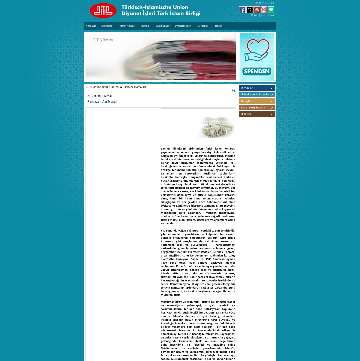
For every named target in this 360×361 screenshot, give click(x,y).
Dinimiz (145, 26)
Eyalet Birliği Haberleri (254, 107)
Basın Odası (162, 26)
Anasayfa (91, 26)
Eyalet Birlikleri (183, 26)
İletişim (218, 26)
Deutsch (259, 3)
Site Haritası (267, 15)
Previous (236, 57)
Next (277, 57)
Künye (254, 15)
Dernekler (203, 26)
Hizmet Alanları (127, 26)
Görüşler (246, 100)
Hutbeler (246, 113)
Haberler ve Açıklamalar (255, 94)
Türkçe (270, 3)
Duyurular (247, 87)
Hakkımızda (106, 26)
